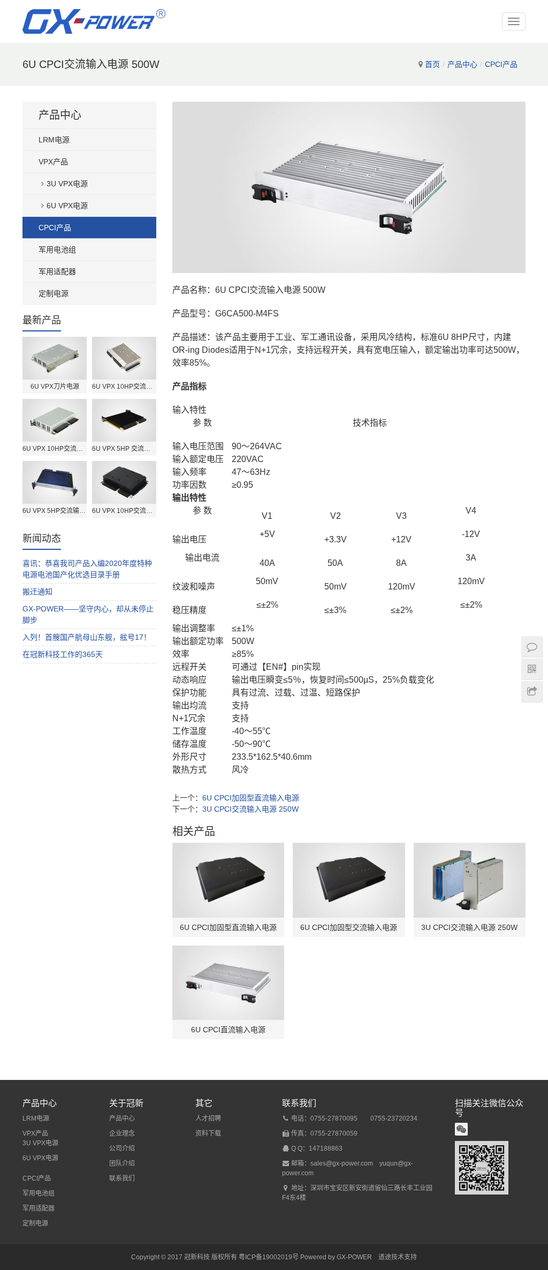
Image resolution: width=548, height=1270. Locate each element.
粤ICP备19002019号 (269, 1257)
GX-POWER (354, 1257)
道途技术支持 (397, 1257)
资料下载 (208, 1133)
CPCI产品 (501, 64)
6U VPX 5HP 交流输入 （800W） (124, 448)
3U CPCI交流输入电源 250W (250, 809)
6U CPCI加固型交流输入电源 (348, 927)
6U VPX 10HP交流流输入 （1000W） (124, 511)
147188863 (325, 1148)
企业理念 (122, 1133)
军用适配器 (57, 271)
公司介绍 (122, 1148)
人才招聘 (208, 1118)
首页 (432, 64)
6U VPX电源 (67, 205)
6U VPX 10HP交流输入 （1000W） (124, 386)
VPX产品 (53, 161)
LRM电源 (54, 139)
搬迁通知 (37, 591)
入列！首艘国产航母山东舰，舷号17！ (86, 637)
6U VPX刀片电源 (55, 386)
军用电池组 (57, 249)
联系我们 (122, 1178)
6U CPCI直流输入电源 (228, 1029)
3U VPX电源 (67, 183)
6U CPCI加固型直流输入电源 (250, 797)
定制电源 (53, 293)
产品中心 (462, 64)
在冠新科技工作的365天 (62, 654)
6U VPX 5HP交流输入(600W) (54, 511)
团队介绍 (122, 1163)
